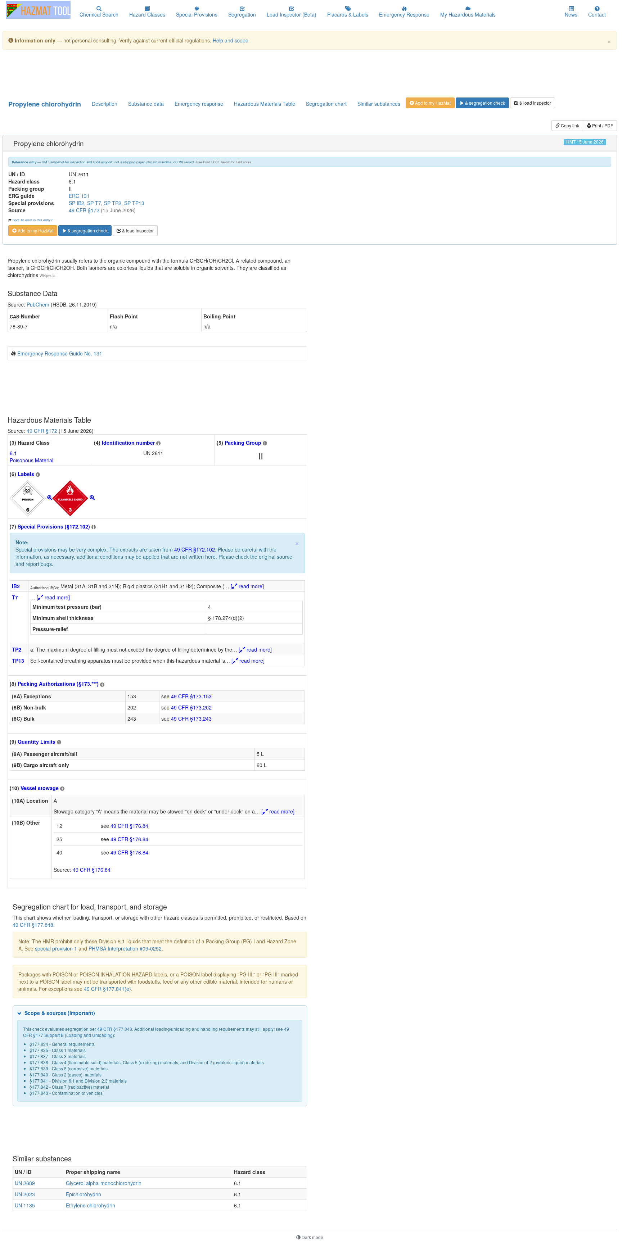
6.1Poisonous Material (31, 456)
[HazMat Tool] (38, 10)
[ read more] (247, 586)
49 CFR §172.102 (194, 549)
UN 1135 (25, 1205)
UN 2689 (25, 1183)
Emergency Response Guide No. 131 (59, 353)
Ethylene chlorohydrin (90, 1205)
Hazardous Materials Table (264, 103)
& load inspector (534, 103)
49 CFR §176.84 (129, 825)
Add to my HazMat (432, 103)
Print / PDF (602, 125)
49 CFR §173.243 (191, 718)
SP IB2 (76, 203)
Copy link (569, 125)
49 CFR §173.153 (191, 696)
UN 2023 (25, 1194)
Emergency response (199, 103)
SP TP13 (134, 203)
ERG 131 (79, 195)
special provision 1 (56, 948)
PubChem (38, 304)
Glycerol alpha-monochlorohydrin (103, 1183)
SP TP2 (112, 203)
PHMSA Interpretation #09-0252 (125, 948)
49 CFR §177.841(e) (107, 988)
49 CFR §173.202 (191, 707)
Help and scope (230, 40)
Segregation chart (326, 103)
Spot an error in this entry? (33, 219)
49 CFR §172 (84, 210)
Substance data (146, 103)
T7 (15, 597)
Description (104, 103)
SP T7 (94, 203)
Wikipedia (47, 275)
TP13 (18, 660)
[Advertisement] (182, 73)
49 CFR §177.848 (33, 924)
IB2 (16, 586)
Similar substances (378, 103)
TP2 (16, 649)
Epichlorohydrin (83, 1194)
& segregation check (484, 103)
